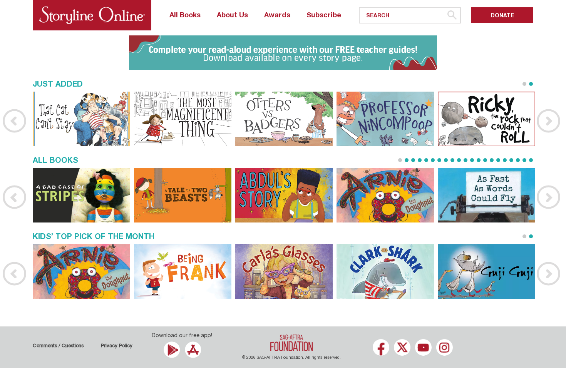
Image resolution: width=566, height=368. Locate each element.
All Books (185, 15)
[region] (283, 52)
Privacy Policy (116, 346)
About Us (232, 15)
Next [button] (548, 120)
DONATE (502, 16)
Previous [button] (14, 120)
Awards (277, 15)
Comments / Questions (58, 346)
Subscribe (323, 15)
